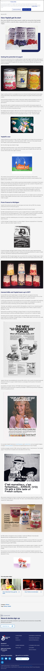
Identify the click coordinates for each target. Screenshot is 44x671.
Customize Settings (17, 9)
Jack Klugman (19, 444)
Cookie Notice (14, 667)
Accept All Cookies (26, 9)
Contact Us (18, 639)
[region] (22, 5)
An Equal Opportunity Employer (25, 665)
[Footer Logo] (6, 638)
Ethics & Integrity (32, 649)
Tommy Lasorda (9, 445)
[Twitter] (2, 658)
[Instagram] (2, 662)
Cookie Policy (34, 6)
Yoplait (9, 606)
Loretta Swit (27, 444)
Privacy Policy (7, 667)
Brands (17, 637)
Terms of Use (3, 668)
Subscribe (19, 658)
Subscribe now (5, 626)
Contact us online (5, 645)
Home (2, 667)
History (7, 604)
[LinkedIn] (10, 658)
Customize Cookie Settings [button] (23, 667)
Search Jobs (18, 647)
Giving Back (31, 647)
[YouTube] (6, 658)
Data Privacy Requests (34, 667)
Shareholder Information (34, 637)
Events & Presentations (34, 639)
